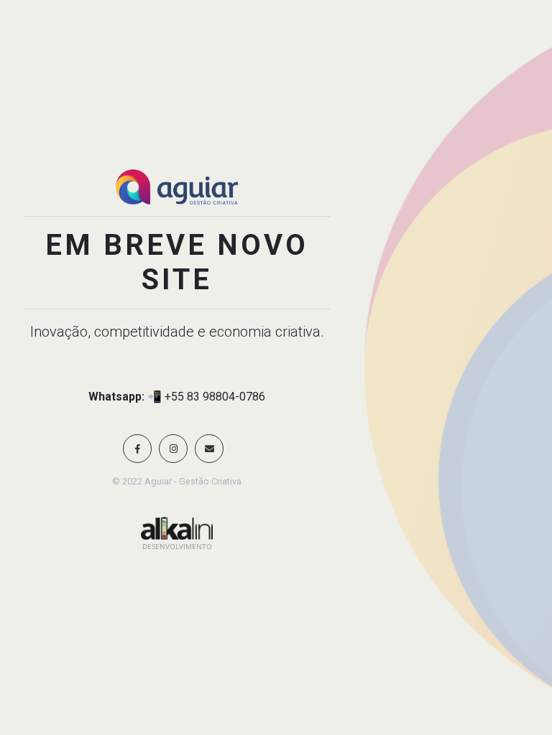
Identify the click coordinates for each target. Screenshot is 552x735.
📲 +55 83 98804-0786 (206, 396)
